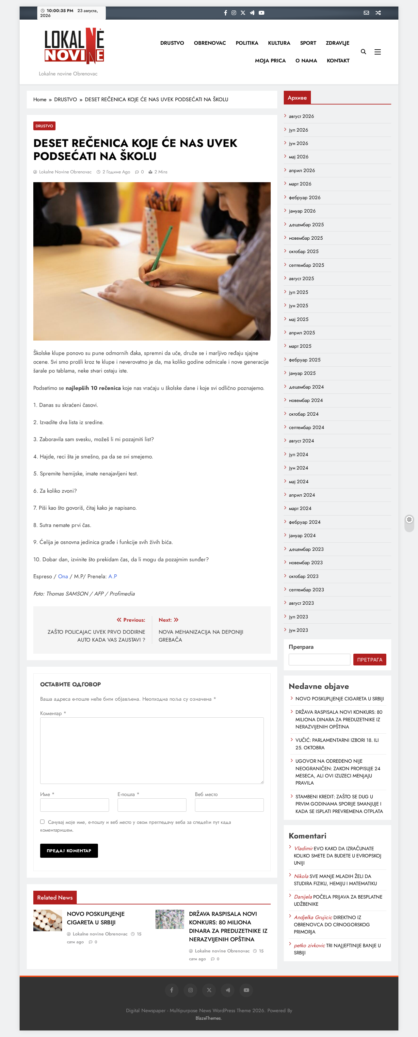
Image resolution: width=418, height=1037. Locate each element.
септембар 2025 (306, 265)
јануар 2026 (302, 211)
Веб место (206, 794)
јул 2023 (298, 616)
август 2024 (301, 440)
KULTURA (279, 43)
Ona (63, 576)
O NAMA (306, 60)
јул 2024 (298, 454)
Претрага (301, 647)
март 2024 (300, 508)
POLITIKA (247, 43)
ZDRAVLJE (337, 43)
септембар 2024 (306, 427)
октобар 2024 (304, 414)
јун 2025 (298, 305)
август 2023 (301, 603)
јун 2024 (298, 467)
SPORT (308, 43)
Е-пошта (128, 794)
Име (47, 794)
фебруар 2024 (305, 522)
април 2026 (302, 170)
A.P (112, 576)
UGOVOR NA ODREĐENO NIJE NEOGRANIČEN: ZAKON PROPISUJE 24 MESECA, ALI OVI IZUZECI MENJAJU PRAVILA (338, 772)
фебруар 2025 (304, 359)
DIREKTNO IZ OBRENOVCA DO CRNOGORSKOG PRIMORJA (332, 924)
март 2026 (300, 183)
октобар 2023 (303, 576)
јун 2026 (298, 143)
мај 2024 (299, 481)
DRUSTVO (172, 43)
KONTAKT (338, 60)
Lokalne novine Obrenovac (65, 171)
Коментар (53, 713)
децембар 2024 (306, 387)
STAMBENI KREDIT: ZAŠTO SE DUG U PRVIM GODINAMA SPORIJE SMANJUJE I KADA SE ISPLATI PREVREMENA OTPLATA (339, 804)
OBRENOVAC (210, 43)
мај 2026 (299, 156)
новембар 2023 (306, 562)
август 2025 (301, 278)
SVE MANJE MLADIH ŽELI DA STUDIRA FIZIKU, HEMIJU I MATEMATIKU (335, 880)
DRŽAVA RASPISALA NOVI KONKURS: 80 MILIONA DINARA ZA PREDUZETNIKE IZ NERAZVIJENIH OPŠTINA (228, 927)
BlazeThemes (208, 1018)
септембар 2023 (306, 589)
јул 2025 (298, 292)
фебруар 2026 (305, 197)
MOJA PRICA (270, 60)
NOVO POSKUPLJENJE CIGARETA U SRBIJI (96, 918)
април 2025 (302, 332)
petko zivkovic (309, 945)
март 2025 (300, 346)
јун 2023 (298, 630)
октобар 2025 (303, 251)
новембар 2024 (306, 400)
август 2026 (301, 116)
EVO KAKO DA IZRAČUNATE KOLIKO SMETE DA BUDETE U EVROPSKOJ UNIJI (337, 856)
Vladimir (303, 848)
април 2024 (302, 495)
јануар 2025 (302, 373)
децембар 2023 (306, 549)
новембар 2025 (306, 238)
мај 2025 (298, 319)
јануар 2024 (302, 535)
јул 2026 (298, 130)
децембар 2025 (306, 224)
